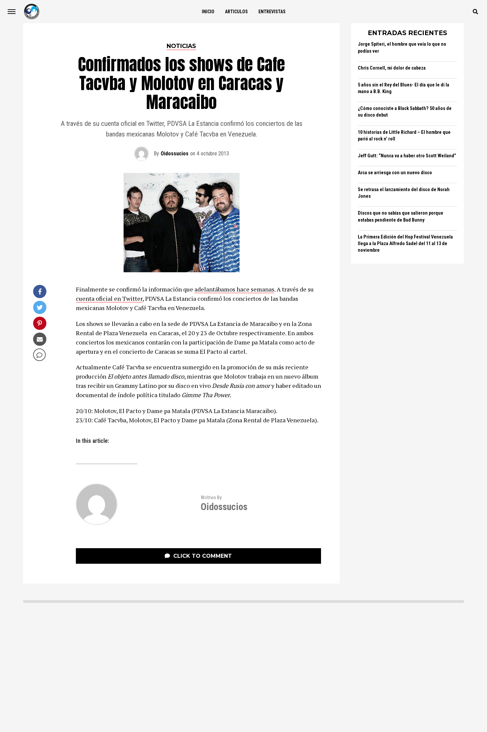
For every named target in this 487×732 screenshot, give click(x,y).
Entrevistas (272, 11)
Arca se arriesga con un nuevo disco (395, 173)
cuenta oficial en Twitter (109, 298)
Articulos (236, 11)
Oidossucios (175, 153)
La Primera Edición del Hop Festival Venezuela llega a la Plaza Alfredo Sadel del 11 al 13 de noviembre (405, 243)
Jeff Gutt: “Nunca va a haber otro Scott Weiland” (407, 156)
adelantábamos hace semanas (234, 289)
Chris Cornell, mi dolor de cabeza (392, 68)
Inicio (208, 11)
